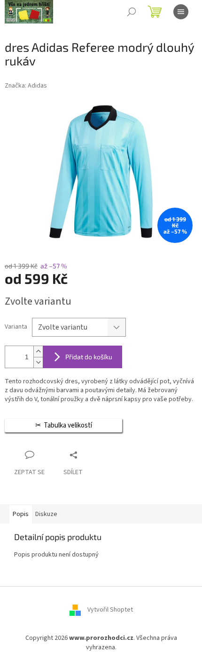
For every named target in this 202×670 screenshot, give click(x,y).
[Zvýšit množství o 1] (38, 351)
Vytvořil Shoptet (110, 610)
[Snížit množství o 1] (38, 362)
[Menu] (180, 11)
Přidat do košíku (88, 357)
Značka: (26, 85)
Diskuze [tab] (46, 514)
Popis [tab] (21, 514)
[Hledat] (131, 11)
